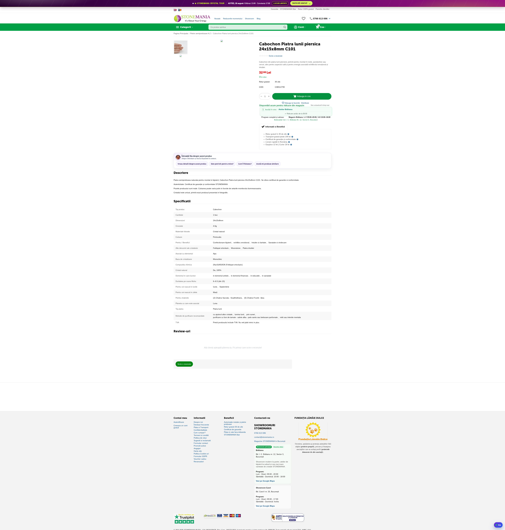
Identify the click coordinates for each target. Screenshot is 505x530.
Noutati (217, 19)
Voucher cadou (200, 459)
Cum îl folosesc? (245, 164)
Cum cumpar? (200, 433)
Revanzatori (199, 462)
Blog (258, 19)
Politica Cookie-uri (201, 454)
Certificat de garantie (232, 429)
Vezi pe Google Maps (265, 481)
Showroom (249, 19)
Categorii (185, 27)
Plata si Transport (201, 427)
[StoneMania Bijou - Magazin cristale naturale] (192, 18)
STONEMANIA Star (288, 9)
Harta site (198, 451)
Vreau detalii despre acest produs (192, 164)
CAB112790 (280, 87)
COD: (261, 87)
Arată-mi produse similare (267, 164)
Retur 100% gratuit (306, 9)
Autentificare (179, 422)
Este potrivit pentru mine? (222, 164)
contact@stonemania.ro (264, 437)
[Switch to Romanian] (179, 9)
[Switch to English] (175, 9)
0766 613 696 (320, 18)
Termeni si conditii (201, 435)
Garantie (274, 9)
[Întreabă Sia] (498, 525)
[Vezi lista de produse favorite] (303, 20)
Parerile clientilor (322, 9)
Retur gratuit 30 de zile (233, 427)
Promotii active (200, 446)
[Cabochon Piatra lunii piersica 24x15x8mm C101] (222, 41)
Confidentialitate (200, 430)
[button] (305, 103)
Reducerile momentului (232, 19)
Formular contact (201, 443)
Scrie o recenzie (275, 56)
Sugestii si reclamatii (202, 440)
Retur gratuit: (264, 82)
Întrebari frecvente (201, 425)
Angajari (197, 448)
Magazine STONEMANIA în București (269, 441)
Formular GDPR (200, 456)
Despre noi (198, 422)
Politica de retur (200, 438)
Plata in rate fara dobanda (235, 432)
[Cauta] (284, 27)
